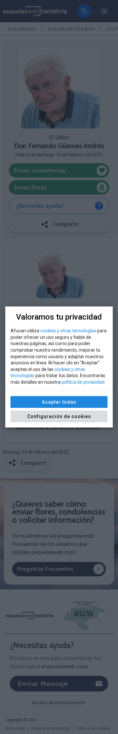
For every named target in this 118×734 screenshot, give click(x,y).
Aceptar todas (59, 402)
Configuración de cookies (59, 416)
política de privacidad (83, 382)
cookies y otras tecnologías (68, 330)
